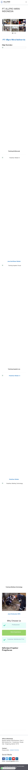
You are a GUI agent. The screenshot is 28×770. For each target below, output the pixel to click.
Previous (4, 25)
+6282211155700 (14, 750)
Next (23, 25)
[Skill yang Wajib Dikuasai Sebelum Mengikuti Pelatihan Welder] (14, 716)
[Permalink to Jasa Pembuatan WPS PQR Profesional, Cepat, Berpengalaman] (14, 25)
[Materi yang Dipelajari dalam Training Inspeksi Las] (14, 690)
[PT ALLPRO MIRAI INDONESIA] (5, 2)
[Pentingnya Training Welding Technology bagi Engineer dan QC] (14, 664)
